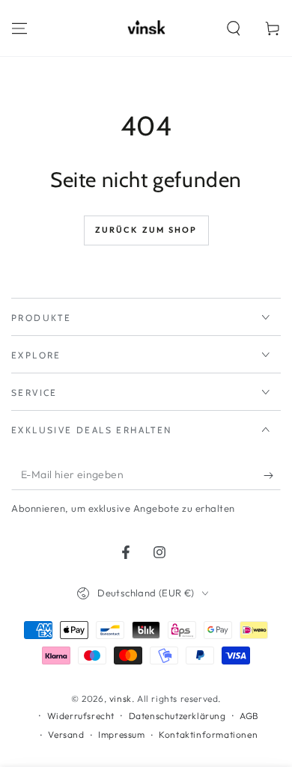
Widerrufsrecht (81, 715)
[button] (233, 28)
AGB (249, 715)
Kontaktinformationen (208, 734)
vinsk (120, 698)
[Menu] (19, 28)
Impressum (121, 734)
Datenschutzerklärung (177, 715)
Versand (66, 734)
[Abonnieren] (272, 475)
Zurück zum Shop (146, 229)
